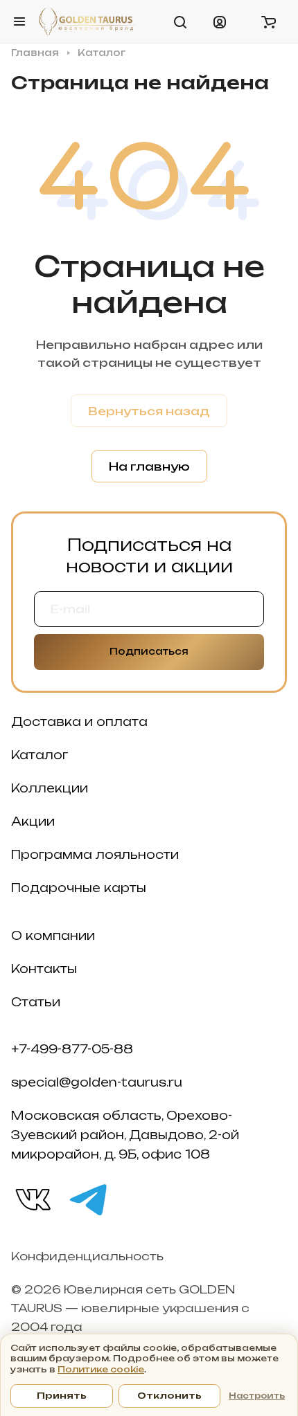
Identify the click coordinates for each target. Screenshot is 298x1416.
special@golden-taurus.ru (96, 1082)
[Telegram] (87, 1198)
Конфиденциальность (87, 1256)
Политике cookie (101, 1369)
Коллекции (49, 788)
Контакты (44, 969)
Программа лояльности (95, 855)
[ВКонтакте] (32, 1198)
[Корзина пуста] (268, 21)
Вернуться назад (149, 411)
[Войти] (219, 21)
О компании (53, 936)
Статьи (35, 1002)
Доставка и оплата (79, 722)
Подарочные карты (78, 888)
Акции (33, 821)
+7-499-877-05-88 (72, 1049)
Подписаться (149, 651)
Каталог (39, 755)
